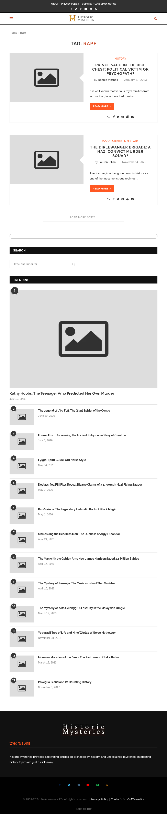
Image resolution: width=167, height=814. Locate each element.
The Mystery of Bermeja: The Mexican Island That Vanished (77, 583)
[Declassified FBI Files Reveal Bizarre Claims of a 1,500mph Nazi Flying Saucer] (22, 491)
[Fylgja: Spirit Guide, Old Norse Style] (22, 466)
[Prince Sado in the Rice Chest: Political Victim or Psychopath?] (47, 77)
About (54, 4)
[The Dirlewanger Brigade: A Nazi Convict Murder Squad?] (47, 159)
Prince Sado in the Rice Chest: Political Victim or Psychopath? (120, 69)
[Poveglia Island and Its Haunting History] (22, 688)
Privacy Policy (70, 4)
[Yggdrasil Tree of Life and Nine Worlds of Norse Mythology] (22, 639)
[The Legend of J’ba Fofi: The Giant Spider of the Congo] (22, 417)
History (120, 58)
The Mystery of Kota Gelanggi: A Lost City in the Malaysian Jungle (81, 608)
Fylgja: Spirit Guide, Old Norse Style (62, 460)
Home (13, 32)
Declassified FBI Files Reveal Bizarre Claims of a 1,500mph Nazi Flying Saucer (90, 484)
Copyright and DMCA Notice (99, 4)
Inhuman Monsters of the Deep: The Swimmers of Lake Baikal (79, 657)
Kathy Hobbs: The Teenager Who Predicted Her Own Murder (62, 393)
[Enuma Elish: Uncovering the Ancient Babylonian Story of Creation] (22, 441)
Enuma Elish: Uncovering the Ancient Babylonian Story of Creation (82, 435)
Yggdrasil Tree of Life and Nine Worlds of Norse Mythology (77, 632)
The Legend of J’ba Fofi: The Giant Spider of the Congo (74, 410)
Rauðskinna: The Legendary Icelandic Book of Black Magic (77, 509)
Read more (101, 106)
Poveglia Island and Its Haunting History (64, 682)
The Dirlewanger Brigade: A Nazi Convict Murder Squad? (120, 151)
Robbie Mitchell (108, 79)
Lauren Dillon (107, 162)
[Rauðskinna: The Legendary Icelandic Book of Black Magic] (22, 515)
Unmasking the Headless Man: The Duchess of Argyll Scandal (79, 534)
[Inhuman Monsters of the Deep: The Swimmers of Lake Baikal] (22, 664)
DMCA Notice (135, 799)
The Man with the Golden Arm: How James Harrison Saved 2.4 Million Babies (88, 558)
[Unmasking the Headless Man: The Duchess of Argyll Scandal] (22, 540)
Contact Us (118, 799)
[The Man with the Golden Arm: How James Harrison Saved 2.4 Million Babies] (22, 565)
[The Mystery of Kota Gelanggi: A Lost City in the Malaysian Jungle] (22, 614)
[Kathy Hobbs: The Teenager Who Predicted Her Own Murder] (83, 339)
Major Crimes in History (120, 140)
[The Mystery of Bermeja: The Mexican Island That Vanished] (22, 589)
